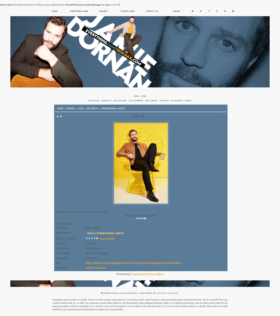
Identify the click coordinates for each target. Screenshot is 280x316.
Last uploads (120, 101)
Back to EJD (93, 101)
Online (176, 11)
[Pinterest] (225, 11)
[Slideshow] (63, 115)
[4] (143, 217)
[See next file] (221, 115)
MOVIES (71, 108)
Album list (106, 101)
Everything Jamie (79, 11)
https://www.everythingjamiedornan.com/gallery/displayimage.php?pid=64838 (133, 262)
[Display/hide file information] (60, 115)
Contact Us (152, 11)
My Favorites (177, 101)
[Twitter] (201, 11)
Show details (107, 237)
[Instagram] (209, 11)
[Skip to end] (225, 115)
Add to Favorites (96, 266)
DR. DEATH (92, 108)
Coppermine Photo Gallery (147, 273)
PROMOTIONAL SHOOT (113, 108)
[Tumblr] (217, 11)
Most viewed (151, 101)
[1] (137, 217)
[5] (145, 217)
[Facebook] (193, 11)
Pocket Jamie (128, 11)
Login (143, 96)
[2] (139, 217)
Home (55, 11)
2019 (80, 108)
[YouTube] (233, 11)
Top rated (164, 101)
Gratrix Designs (168, 292)
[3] (141, 217)
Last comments (135, 101)
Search (188, 101)
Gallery (103, 11)
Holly (91, 232)
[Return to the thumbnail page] (56, 115)
